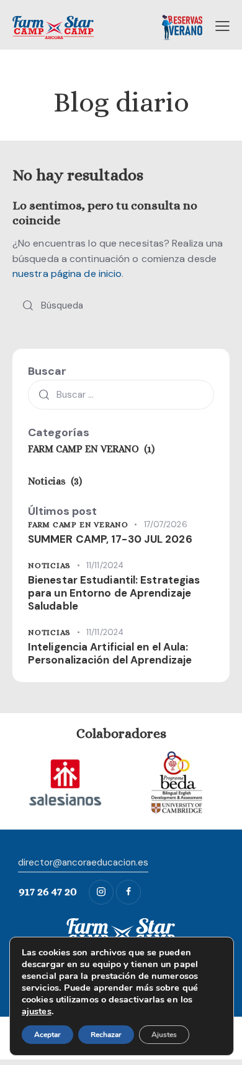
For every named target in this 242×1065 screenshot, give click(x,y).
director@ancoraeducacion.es (83, 862)
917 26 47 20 (48, 891)
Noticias (49, 565)
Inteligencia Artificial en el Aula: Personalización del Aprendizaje (110, 653)
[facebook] (128, 892)
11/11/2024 (104, 565)
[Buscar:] (121, 394)
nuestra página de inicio (67, 273)
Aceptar (47, 1035)
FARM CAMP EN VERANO (78, 524)
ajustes (37, 1011)
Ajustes (164, 1035)
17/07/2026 (165, 524)
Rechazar (106, 1035)
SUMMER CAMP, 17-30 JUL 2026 (110, 539)
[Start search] (27, 305)
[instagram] (101, 892)
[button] (222, 26)
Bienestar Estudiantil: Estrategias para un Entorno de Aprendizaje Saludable (114, 593)
